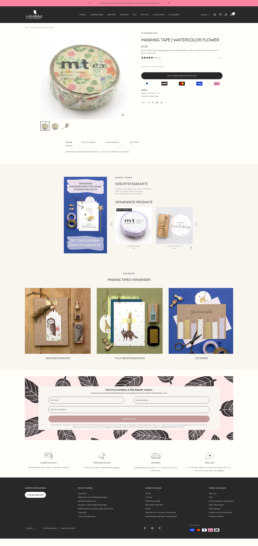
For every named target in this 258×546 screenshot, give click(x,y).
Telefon (221, 470)
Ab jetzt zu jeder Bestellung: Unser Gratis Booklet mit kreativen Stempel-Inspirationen (129, 3)
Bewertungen (89, 142)
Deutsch (204, 15)
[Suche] (215, 14)
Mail (211, 470)
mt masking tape (149, 33)
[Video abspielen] (85, 214)
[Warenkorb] (231, 14)
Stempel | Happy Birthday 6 (174, 246)
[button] (151, 58)
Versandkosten (162, 50)
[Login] (226, 14)
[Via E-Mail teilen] (161, 103)
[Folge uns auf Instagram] (152, 528)
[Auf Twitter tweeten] (157, 103)
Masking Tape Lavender (133, 246)
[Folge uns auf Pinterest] (159, 528)
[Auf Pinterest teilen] (152, 103)
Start (26, 27)
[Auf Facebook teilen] (149, 103)
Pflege (69, 142)
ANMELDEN (129, 419)
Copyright (134, 142)
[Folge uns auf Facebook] (145, 528)
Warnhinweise (112, 142)
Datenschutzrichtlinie (173, 425)
